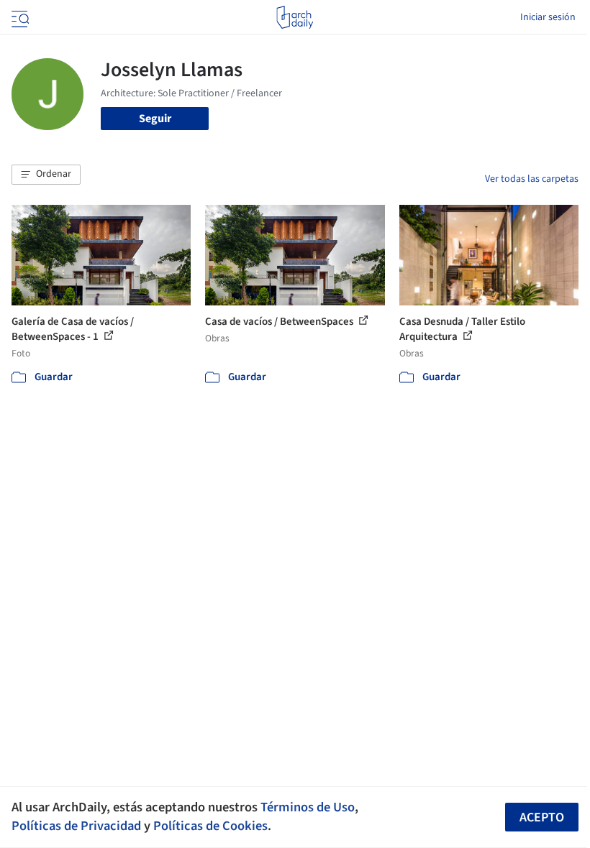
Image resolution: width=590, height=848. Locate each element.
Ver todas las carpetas (531, 179)
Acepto (541, 817)
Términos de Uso (307, 807)
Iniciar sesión (548, 17)
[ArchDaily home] (294, 17)
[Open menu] (19, 17)
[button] (46, 175)
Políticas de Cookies (210, 825)
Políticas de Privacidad (76, 825)
